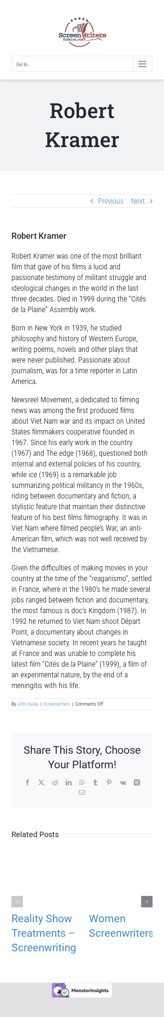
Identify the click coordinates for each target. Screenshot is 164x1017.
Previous (111, 201)
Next (138, 201)
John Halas (28, 704)
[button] (17, 901)
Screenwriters (56, 704)
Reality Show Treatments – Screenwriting (43, 933)
